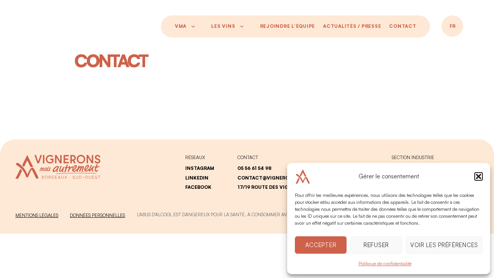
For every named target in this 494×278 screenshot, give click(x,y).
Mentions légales (36, 215)
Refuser (376, 245)
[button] (478, 176)
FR (452, 26)
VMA (180, 26)
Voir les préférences (444, 245)
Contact (402, 26)
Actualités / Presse (352, 26)
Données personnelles (97, 215)
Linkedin (196, 178)
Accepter (321, 245)
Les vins (223, 26)
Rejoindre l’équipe (287, 26)
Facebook (198, 187)
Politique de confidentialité (385, 263)
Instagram (199, 168)
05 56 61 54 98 (254, 168)
